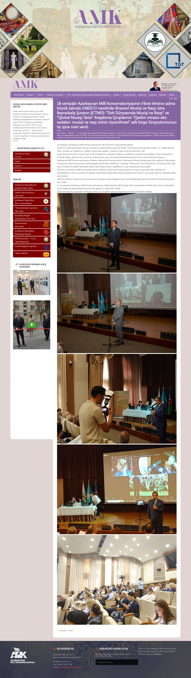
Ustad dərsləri (129, 94)
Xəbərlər (163, 94)
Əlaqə (171, 94)
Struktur (29, 94)
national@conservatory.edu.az (71, 667)
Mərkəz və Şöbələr (55, 94)
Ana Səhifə (19, 94)
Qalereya (142, 94)
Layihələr (153, 94)
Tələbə (116, 94)
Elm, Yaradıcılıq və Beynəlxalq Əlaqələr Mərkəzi (88, 94)
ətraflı (15, 141)
